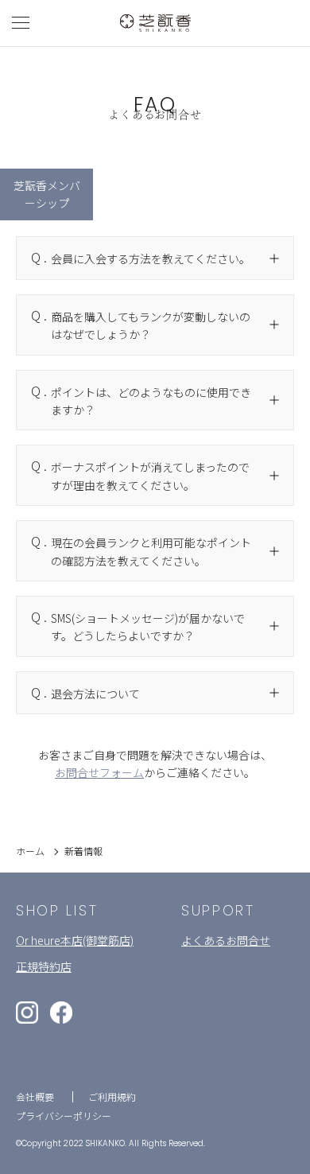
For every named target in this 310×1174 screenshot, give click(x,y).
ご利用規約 (112, 1096)
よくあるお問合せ (225, 940)
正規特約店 (44, 966)
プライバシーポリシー (63, 1115)
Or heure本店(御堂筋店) (75, 940)
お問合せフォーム (99, 772)
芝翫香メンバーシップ (47, 194)
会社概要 (35, 1096)
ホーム (30, 850)
